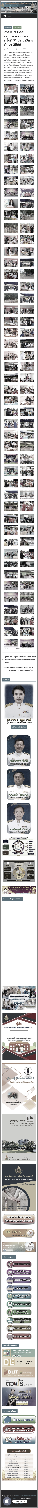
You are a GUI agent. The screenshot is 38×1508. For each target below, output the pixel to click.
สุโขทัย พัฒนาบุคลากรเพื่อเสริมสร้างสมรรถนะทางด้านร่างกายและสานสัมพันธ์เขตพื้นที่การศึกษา (20, 660)
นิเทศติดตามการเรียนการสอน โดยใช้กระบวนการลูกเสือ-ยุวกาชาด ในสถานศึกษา (18, 669)
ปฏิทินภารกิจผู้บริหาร (19, 727)
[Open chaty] (7, 1501)
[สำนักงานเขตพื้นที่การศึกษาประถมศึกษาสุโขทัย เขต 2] (4, 16)
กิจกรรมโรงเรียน (17, 27)
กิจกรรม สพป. (8, 27)
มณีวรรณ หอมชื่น (10, 49)
